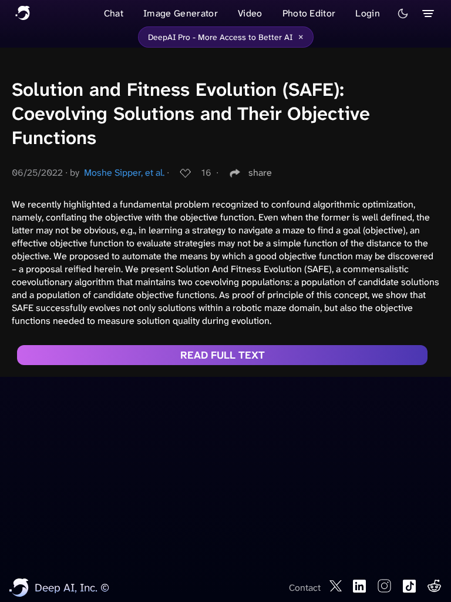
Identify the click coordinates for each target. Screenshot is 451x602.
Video (250, 13)
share (260, 172)
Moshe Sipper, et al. (124, 172)
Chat (113, 13)
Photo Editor (309, 13)
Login (367, 13)
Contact (305, 587)
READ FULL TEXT (222, 355)
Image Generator (180, 13)
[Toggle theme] (402, 13)
